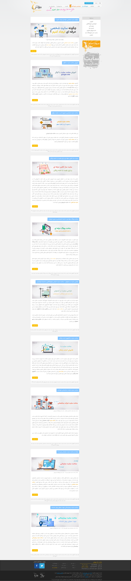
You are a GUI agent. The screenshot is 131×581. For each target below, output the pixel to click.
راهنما (96, 3)
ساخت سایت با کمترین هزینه (39, 150)
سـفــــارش (64, 563)
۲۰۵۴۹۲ (84, 575)
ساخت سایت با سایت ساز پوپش (49, 54)
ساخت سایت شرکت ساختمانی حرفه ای (68, 390)
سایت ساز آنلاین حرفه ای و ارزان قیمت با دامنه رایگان (64, 158)
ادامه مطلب (33, 51)
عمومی (91, 35)
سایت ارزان (35, 104)
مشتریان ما (52, 6)
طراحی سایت (33, 330)
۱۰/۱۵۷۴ (87, 577)
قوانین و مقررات (60, 573)
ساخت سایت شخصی (69, 43)
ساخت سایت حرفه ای (38, 54)
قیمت (66, 6)
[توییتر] (42, 565)
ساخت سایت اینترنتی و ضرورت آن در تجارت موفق (65, 113)
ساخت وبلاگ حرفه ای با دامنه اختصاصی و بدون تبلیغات (63, 219)
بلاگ (100, 3)
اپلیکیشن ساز (54, 567)
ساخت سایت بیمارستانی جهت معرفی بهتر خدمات (64, 508)
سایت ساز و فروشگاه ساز (59, 54)
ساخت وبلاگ (51, 273)
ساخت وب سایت (34, 499)
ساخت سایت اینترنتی (73, 94)
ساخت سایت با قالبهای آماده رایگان (68, 338)
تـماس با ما (64, 565)
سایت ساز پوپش (36, 210)
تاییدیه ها (91, 28)
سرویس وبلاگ (54, 565)
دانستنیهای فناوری (68, 54)
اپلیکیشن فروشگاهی (76, 6)
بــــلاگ (73, 565)
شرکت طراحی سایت (56, 106)
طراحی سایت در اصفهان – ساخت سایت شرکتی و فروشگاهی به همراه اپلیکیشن (57, 282)
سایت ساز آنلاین (42, 210)
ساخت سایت (71, 83)
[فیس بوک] (36, 565)
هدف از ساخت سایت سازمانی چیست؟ (68, 452)
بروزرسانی (91, 26)
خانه (99, 6)
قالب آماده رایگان (40, 382)
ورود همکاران (63, 567)
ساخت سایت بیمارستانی (49, 554)
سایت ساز (49, 45)
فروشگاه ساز (85, 6)
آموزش (73, 54)
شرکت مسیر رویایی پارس (87, 573)
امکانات (92, 6)
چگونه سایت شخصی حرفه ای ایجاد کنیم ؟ (67, 20)
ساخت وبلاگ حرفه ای (44, 273)
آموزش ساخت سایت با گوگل (70, 63)
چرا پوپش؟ (59, 6)
